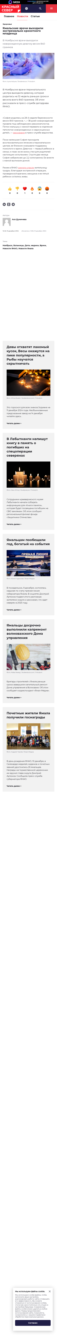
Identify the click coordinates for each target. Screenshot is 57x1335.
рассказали (19, 132)
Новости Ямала (25, 248)
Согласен (33, 1323)
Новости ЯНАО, (10, 248)
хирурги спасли (26, 167)
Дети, (28, 245)
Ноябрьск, (8, 245)
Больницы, (19, 245)
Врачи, (43, 245)
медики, (35, 245)
